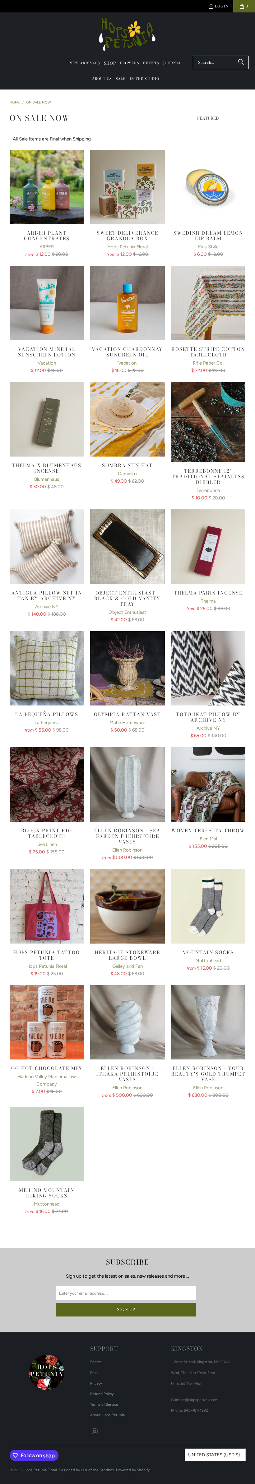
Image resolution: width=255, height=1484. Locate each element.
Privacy (96, 1383)
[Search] (241, 62)
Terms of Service (104, 1404)
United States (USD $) (214, 1455)
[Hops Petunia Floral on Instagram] (95, 1432)
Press (95, 1373)
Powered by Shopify (133, 1470)
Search (96, 1362)
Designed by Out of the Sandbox (86, 1470)
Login (222, 6)
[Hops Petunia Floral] (127, 36)
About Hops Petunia (107, 1415)
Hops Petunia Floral (40, 1470)
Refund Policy (102, 1394)
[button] (110, 63)
